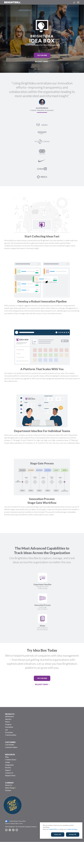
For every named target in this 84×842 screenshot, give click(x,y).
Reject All (57, 834)
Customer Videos (11, 747)
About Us (8, 785)
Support (8, 770)
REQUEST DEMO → (42, 61)
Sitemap (12, 823)
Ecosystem (9, 732)
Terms (21, 823)
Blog (7, 757)
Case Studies (9, 745)
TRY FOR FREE (42, 55)
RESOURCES (10, 754)
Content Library (10, 759)
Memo (7, 722)
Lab (6, 730)
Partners (8, 790)
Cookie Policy (53, 829)
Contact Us (9, 773)
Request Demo (10, 775)
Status (17, 823)
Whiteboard (9, 716)
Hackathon (9, 727)
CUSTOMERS (10, 742)
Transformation (10, 735)
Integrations (9, 765)
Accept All (72, 834)
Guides (7, 762)
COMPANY (9, 783)
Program (8, 724)
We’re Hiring (9, 788)
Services (7, 823)
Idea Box (8, 719)
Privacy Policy (22, 821)
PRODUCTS (9, 714)
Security (8, 767)
